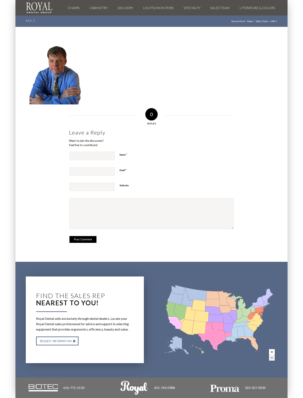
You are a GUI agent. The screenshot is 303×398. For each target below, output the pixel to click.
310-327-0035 (255, 388)
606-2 (30, 20)
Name (123, 154)
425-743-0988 (164, 388)
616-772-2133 (73, 388)
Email (123, 170)
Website (124, 185)
